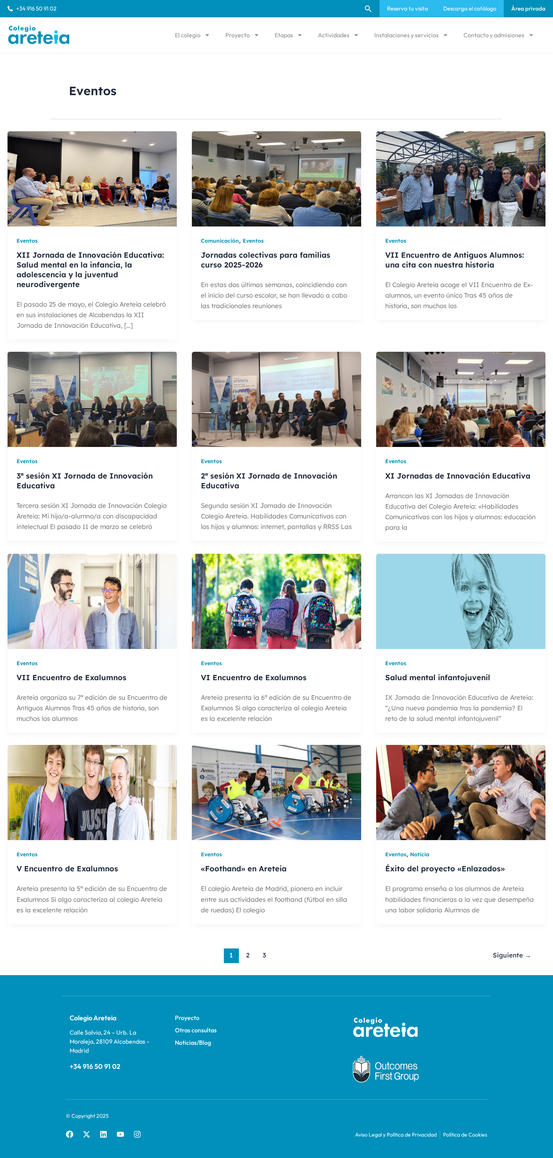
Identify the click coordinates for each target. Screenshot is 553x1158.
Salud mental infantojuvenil (437, 677)
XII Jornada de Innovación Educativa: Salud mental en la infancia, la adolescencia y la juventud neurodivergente (90, 269)
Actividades (333, 35)
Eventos (27, 240)
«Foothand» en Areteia (244, 868)
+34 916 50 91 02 (95, 1066)
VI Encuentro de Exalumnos (254, 677)
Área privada (528, 8)
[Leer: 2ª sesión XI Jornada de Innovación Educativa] (276, 399)
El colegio (188, 35)
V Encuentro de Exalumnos (67, 868)
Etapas (284, 35)
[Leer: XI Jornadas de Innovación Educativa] (460, 399)
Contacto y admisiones (493, 35)
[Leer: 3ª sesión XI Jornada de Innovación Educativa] (92, 399)
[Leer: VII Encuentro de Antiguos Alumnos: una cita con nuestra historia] (460, 178)
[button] (368, 8)
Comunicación (220, 240)
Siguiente (512, 955)
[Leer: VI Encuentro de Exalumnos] (276, 601)
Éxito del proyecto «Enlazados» (445, 868)
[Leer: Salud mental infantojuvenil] (460, 601)
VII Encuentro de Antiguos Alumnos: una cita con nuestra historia (454, 259)
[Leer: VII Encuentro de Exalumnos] (92, 601)
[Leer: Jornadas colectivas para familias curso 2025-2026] (276, 178)
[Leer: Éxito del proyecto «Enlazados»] (460, 792)
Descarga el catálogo (469, 8)
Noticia (419, 854)
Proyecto (237, 35)
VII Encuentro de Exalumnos (71, 677)
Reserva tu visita (407, 8)
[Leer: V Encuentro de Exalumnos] (92, 792)
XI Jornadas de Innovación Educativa (457, 475)
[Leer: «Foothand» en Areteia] (276, 792)
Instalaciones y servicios (406, 35)
